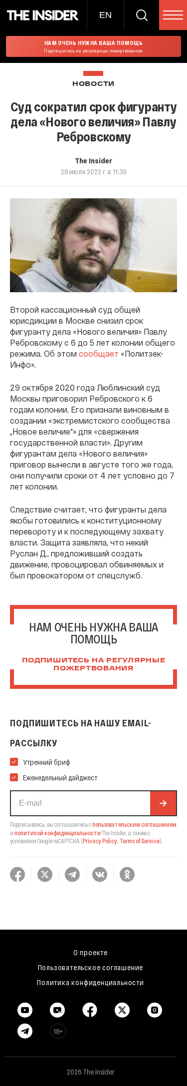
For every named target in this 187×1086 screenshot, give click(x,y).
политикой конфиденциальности (57, 832)
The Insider (93, 160)
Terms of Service (140, 840)
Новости (93, 84)
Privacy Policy (100, 840)
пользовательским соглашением (134, 824)
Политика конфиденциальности (90, 982)
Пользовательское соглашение (91, 967)
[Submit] (163, 803)
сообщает (99, 353)
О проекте (90, 952)
